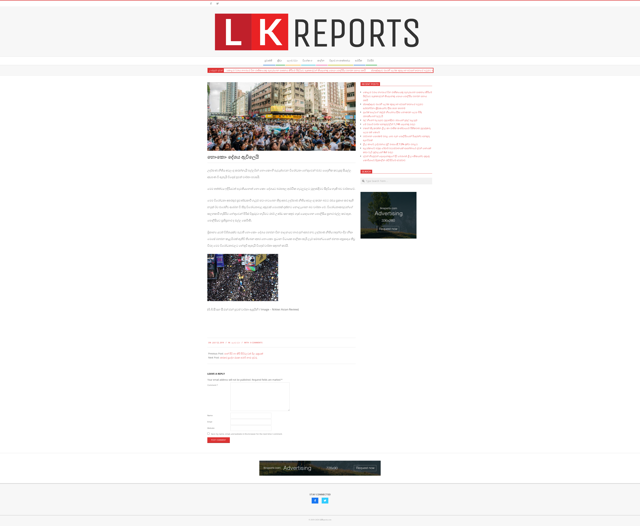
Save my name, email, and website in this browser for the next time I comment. (246, 434)
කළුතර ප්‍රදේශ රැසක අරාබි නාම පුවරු (238, 357)
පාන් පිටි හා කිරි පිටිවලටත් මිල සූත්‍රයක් (243, 353)
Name (210, 415)
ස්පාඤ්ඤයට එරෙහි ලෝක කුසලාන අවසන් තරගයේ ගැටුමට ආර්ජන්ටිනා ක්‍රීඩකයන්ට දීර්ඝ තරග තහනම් (422, 70)
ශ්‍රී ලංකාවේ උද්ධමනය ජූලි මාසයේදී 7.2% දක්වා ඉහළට (390, 144)
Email (209, 421)
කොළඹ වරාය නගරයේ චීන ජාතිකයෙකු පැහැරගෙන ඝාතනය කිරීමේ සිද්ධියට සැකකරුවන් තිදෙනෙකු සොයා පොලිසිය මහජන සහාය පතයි (296, 70)
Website (210, 428)
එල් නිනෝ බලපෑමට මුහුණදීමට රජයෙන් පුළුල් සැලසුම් (390, 120)
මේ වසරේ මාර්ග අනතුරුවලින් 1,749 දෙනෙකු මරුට (389, 124)
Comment (212, 385)
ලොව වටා (236, 342)
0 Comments (256, 342)
